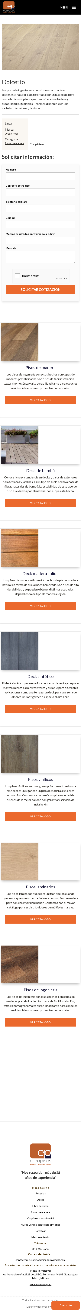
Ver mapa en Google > (40, 1284)
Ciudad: (10, 217)
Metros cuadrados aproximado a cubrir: (31, 233)
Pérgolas (40, 1193)
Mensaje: (11, 248)
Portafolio (40, 1230)
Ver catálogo (40, 400)
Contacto (66, 1305)
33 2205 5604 (40, 1249)
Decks (40, 1199)
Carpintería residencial (40, 1218)
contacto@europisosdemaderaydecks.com (40, 1259)
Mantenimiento (40, 1237)
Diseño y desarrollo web (41, 1306)
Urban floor (11, 133)
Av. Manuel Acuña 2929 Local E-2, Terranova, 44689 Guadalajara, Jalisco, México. (40, 1274)
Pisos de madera (14, 143)
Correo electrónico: (18, 185)
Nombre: (11, 169)
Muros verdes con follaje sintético (40, 1224)
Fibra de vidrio (40, 1205)
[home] (8, 7)
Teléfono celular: (16, 201)
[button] (68, 7)
